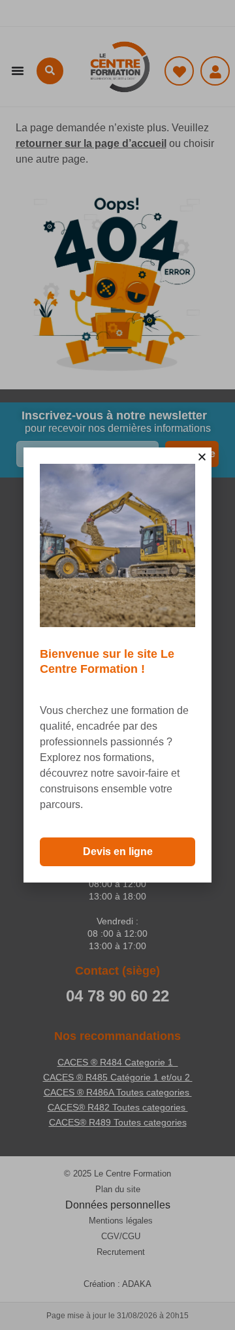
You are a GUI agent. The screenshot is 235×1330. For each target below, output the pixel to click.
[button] (202, 457)
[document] (117, 665)
